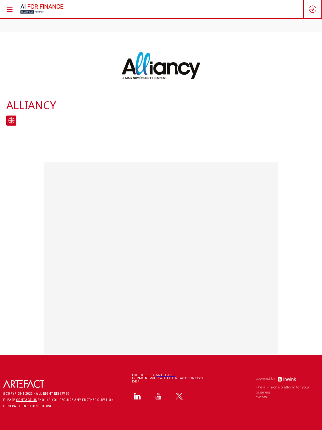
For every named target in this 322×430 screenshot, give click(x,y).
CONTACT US (26, 400)
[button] (9, 9)
